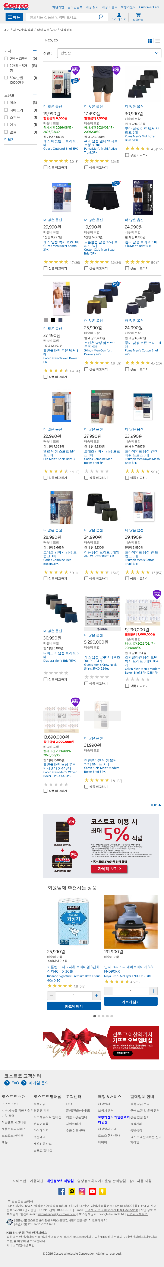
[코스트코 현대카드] (101, 876)
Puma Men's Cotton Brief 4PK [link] (141, 352)
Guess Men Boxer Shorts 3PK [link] (60, 248)
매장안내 (104, 1104)
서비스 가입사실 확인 (20, 1245)
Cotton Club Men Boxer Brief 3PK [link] (100, 251)
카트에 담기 (74, 1006)
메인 (7, 30)
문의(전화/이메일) (78, 1110)
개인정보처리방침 (60, 1181)
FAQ (69, 1104)
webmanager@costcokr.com (57, 1214)
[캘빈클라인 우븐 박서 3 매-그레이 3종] (46, 320)
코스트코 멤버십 (48, 1096)
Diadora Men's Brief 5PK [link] (59, 661)
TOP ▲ (155, 805)
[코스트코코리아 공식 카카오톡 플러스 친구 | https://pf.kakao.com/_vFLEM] (72, 1193)
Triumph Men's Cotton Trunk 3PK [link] (140, 562)
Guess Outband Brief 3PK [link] (60, 149)
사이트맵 (19, 1181)
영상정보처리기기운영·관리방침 (101, 1181)
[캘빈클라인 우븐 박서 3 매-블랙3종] (53, 320)
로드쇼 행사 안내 (109, 1135)
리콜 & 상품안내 (76, 1117)
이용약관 (36, 1181)
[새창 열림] (10, 1223)
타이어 (102, 1142)
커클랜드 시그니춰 (14, 1122)
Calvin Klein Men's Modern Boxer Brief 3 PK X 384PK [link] (142, 670)
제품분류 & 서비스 (14, 1129)
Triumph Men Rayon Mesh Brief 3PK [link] (142, 461)
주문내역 (40, 1137)
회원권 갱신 (41, 1110)
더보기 (9, 139)
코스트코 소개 (14, 1096)
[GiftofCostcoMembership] (101, 1057)
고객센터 (73, 1096)
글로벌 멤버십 (43, 1150)
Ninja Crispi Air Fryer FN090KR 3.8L (128, 976)
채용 (5, 1142)
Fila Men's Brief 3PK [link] (138, 246)
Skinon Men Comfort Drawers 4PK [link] (97, 352)
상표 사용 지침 (140, 1181)
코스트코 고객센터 (22, 1076)
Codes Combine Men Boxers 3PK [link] (57, 562)
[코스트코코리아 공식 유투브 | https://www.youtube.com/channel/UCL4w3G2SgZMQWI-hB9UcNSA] (92, 1193)
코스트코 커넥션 (12, 1135)
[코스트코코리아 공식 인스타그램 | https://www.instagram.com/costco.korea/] (82, 1193)
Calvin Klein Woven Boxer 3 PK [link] (61, 360)
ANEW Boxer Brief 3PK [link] (99, 556)
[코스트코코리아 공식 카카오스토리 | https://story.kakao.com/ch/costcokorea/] (102, 1193)
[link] (61, 100)
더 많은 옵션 (52, 106)
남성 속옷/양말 (47, 30)
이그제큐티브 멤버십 (47, 1117)
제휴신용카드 (43, 1144)
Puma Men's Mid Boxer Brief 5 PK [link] (140, 138)
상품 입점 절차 (139, 1117)
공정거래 (136, 1124)
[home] (16, 6)
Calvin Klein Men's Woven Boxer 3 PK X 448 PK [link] (60, 774)
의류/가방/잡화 (23, 30)
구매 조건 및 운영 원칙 (145, 1110)
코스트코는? (10, 1104)
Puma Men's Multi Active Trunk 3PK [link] (100, 150)
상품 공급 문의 (139, 1104)
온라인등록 (41, 1124)
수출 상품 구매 (75, 1130)
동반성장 (136, 1130)
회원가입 (40, 1104)
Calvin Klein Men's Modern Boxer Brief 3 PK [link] (102, 770)
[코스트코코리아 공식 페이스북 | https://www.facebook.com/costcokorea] (62, 1193)
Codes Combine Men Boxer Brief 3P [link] (98, 461)
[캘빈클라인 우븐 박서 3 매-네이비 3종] (60, 320)
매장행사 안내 (107, 1129)
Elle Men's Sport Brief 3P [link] (59, 459)
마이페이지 (41, 1130)
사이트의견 (73, 1124)
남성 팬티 (66, 30)
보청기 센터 (106, 1110)
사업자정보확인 (137, 1214)
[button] (103, 17)
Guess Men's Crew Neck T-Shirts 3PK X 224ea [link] (102, 666)
